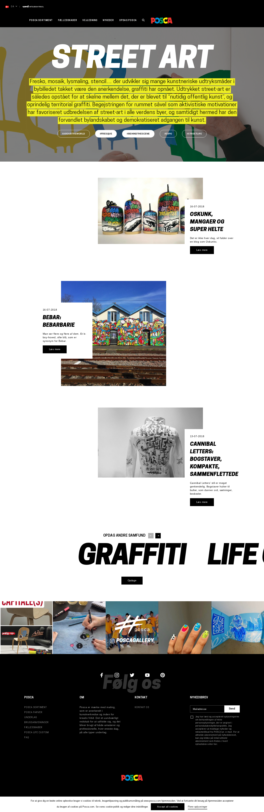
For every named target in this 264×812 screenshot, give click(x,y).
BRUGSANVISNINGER (36, 722)
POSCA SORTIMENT (41, 20)
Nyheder (108, 20)
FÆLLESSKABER (67, 20)
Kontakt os (142, 707)
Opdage (132, 580)
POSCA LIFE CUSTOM (36, 732)
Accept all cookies (167, 806)
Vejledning (89, 20)
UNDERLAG (30, 717)
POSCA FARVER (33, 712)
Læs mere (202, 250)
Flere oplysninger (197, 806)
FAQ (26, 737)
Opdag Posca (128, 20)
